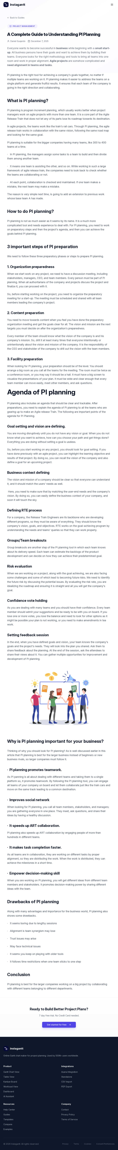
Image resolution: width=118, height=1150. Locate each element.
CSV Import (66, 1081)
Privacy (65, 1144)
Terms (76, 1144)
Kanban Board (10, 1081)
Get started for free (56, 1024)
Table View (8, 1077)
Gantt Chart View (11, 1072)
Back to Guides (17, 17)
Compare (7, 1124)
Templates (8, 1119)
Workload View (10, 1086)
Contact (65, 1109)
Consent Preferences (105, 1144)
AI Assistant (8, 1096)
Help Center (9, 1109)
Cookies (87, 1144)
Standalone (66, 1077)
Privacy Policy (68, 1114)
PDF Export (66, 1086)
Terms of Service (69, 1119)
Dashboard (8, 1091)
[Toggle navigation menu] (112, 4)
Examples (8, 1129)
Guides (6, 1114)
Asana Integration (69, 1072)
